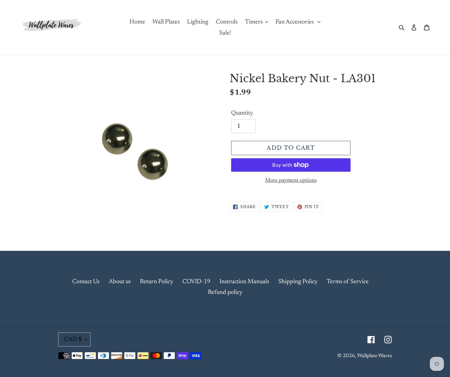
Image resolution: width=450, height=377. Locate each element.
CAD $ (73, 339)
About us (120, 282)
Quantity (242, 113)
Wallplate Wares (374, 356)
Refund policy (225, 292)
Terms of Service (348, 282)
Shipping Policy (297, 282)
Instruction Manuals (244, 282)
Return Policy (156, 282)
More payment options (291, 180)
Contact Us (85, 282)
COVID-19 (196, 282)
